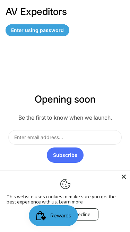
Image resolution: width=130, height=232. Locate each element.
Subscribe (65, 155)
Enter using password (37, 30)
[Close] (123, 176)
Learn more (71, 202)
